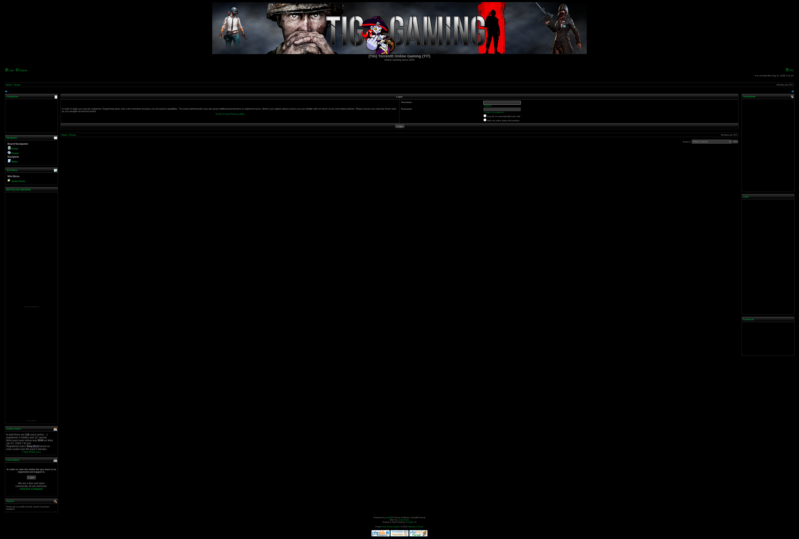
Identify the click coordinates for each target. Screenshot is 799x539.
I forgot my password (494, 112)
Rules (14, 161)
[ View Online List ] (31, 452)
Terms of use (222, 114)
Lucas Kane (403, 520)
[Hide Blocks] (6, 92)
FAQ (791, 70)
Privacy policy (238, 114)
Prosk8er (410, 522)
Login (11, 70)
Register (22, 70)
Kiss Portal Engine (391, 526)
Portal (14, 148)
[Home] (399, 53)
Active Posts (18, 181)
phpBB (389, 517)
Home (9, 85)
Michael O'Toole (415, 526)
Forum (17, 85)
